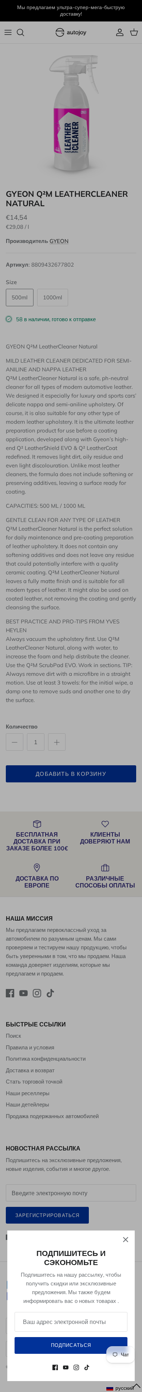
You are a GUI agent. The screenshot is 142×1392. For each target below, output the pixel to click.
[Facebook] (55, 1367)
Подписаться (71, 1345)
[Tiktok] (87, 1367)
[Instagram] (76, 1367)
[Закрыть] (126, 1240)
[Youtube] (65, 1367)
